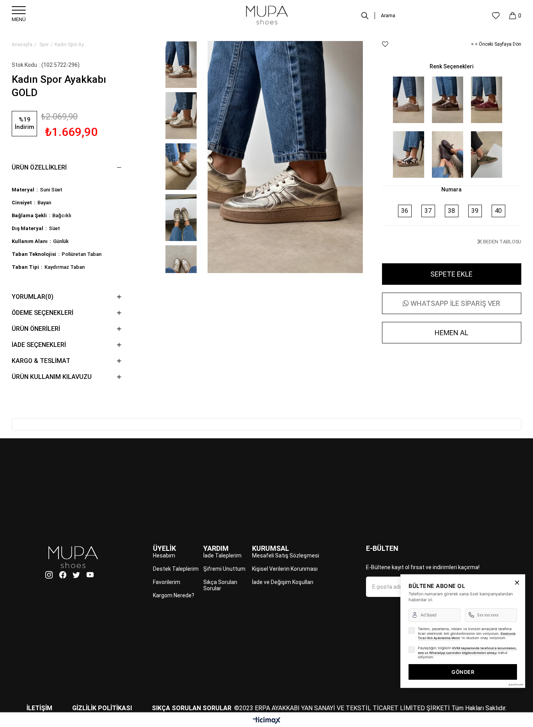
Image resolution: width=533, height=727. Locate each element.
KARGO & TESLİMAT (41, 360)
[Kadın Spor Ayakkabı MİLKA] (408, 154)
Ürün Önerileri (36, 328)
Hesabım (164, 555)
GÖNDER (462, 672)
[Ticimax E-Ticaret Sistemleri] (267, 721)
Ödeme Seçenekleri (42, 312)
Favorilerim (166, 582)
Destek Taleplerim (176, 569)
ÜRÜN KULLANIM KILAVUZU (52, 376)
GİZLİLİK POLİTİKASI (102, 708)
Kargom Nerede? (173, 595)
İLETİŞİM (39, 708)
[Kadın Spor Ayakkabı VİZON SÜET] (408, 99)
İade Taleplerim (222, 555)
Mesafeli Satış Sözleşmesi (285, 555)
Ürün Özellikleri (39, 167)
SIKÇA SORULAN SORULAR (191, 708)
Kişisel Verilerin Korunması (285, 569)
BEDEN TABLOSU (501, 242)
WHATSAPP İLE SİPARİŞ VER (454, 303)
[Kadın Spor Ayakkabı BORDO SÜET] (486, 99)
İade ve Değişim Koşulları (282, 582)
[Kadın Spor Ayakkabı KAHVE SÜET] (447, 99)
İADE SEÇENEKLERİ (39, 344)
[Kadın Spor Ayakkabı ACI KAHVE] (447, 154)
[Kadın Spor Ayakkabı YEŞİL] (486, 154)
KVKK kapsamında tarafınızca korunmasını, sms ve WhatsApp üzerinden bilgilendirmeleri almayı (467, 650)
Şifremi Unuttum (224, 569)
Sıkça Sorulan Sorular (220, 585)
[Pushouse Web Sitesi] (515, 684)
